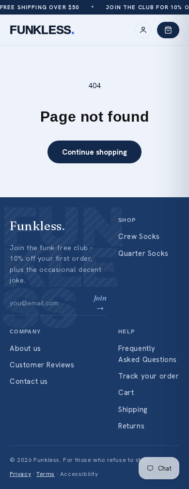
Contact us (29, 381)
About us (25, 348)
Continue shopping (94, 152)
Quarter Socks (143, 253)
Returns (131, 426)
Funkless (42, 29)
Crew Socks (139, 236)
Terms (45, 474)
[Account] (143, 30)
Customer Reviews (42, 365)
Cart (126, 392)
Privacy (20, 474)
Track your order (148, 376)
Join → (100, 302)
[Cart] (168, 30)
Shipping (133, 409)
